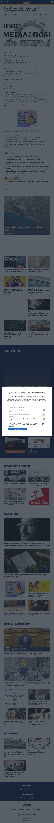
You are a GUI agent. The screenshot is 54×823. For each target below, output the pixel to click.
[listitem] (27, 407)
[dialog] (27, 411)
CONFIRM (17, 429)
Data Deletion (19, 433)
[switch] (43, 410)
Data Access (27, 433)
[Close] (50, 389)
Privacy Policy (34, 433)
